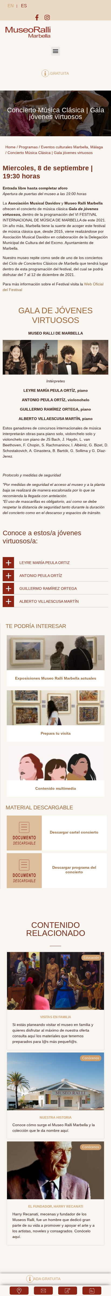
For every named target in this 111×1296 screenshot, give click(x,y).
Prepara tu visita (56, 733)
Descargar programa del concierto (74, 869)
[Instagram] (47, 17)
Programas (28, 147)
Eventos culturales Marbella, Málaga (72, 147)
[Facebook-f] (37, 17)
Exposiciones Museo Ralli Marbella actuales (55, 678)
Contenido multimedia (55, 788)
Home (10, 147)
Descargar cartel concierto (74, 832)
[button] (55, 51)
